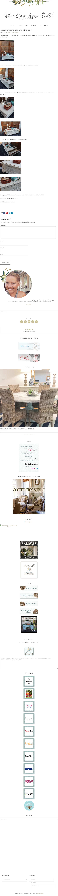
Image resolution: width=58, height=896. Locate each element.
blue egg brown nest (29, 15)
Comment (3, 225)
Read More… (29, 304)
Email (2, 247)
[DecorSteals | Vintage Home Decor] (9, 526)
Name (2, 241)
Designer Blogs (40, 893)
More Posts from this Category (29, 433)
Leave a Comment (15, 32)
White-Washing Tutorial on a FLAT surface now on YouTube (17, 428)
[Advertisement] (29, 845)
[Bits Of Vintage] (29, 522)
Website (2, 254)
